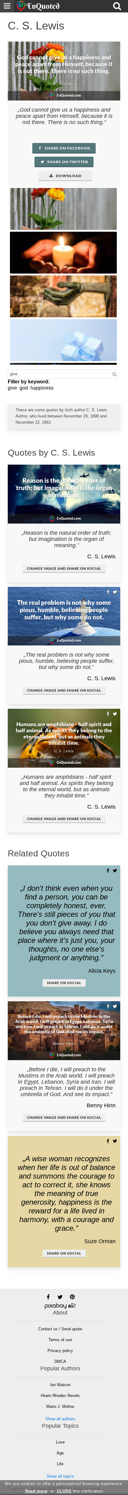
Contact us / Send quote (60, 1329)
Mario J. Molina (60, 1406)
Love (60, 1442)
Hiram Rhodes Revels (60, 1395)
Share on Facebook (67, 148)
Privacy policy (60, 1350)
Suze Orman (100, 1241)
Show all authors (60, 1419)
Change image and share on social (64, 568)
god (24, 387)
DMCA (60, 1361)
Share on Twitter (67, 161)
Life (60, 1464)
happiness (41, 387)
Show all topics (60, 1476)
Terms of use (60, 1339)
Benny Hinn (101, 1105)
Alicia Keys (102, 971)
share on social (64, 983)
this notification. (80, 1491)
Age (60, 1453)
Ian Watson (60, 1384)
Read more (36, 1491)
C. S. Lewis (101, 556)
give (12, 387)
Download (68, 175)
